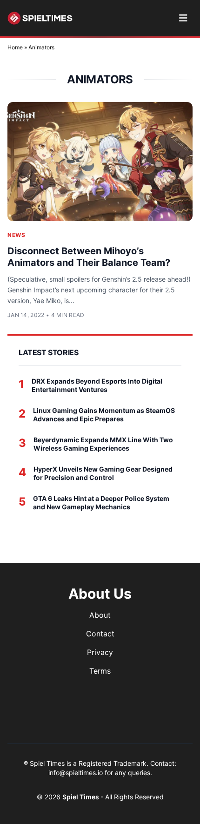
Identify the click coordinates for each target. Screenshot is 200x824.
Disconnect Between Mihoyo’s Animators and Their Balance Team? (88, 256)
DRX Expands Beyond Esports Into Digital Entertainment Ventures (97, 385)
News (16, 234)
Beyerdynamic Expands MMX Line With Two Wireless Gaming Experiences (103, 444)
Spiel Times (81, 797)
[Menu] (183, 18)
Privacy (100, 652)
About (100, 615)
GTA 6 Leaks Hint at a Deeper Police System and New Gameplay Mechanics (101, 502)
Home (15, 47)
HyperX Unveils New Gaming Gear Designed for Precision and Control (103, 473)
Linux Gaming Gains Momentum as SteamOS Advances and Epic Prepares (104, 414)
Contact (100, 633)
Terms (100, 670)
